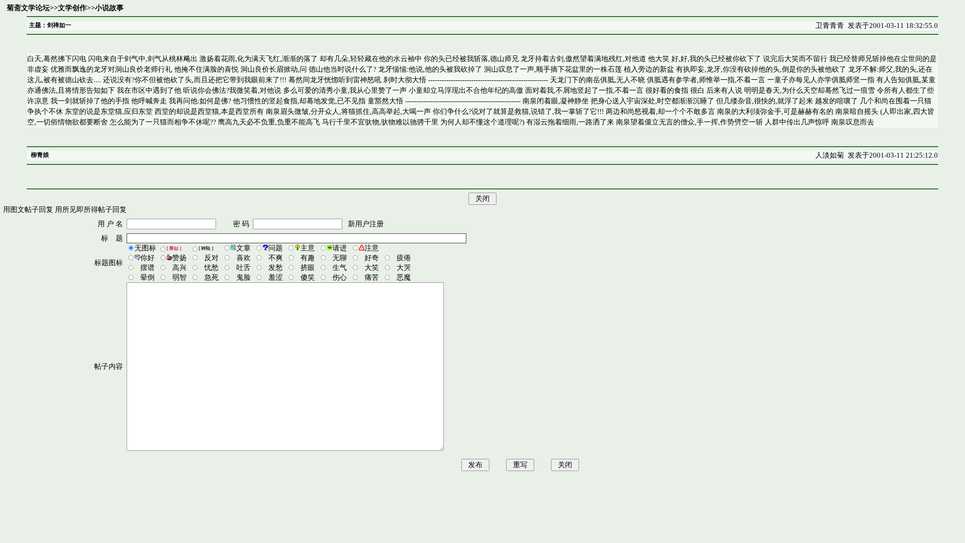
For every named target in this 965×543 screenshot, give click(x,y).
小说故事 (109, 8)
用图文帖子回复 (28, 209)
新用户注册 (366, 224)
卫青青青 (829, 25)
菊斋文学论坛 (28, 8)
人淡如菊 (829, 155)
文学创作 (72, 8)
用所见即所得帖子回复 (91, 209)
